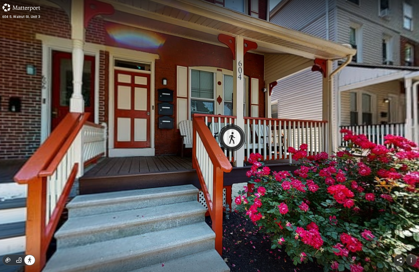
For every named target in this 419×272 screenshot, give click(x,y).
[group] (18, 260)
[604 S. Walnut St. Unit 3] (209, 136)
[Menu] (411, 260)
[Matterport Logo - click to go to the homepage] (21, 7)
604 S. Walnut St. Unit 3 (21, 17)
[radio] (8, 260)
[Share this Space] (399, 260)
